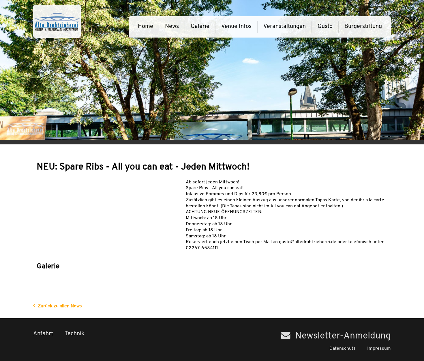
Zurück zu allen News (60, 306)
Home (145, 26)
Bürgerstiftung (363, 26)
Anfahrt (43, 334)
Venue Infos (236, 26)
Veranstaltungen (284, 26)
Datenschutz (342, 348)
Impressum (379, 348)
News (172, 26)
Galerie (200, 26)
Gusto (325, 26)
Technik (75, 334)
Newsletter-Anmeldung (343, 336)
